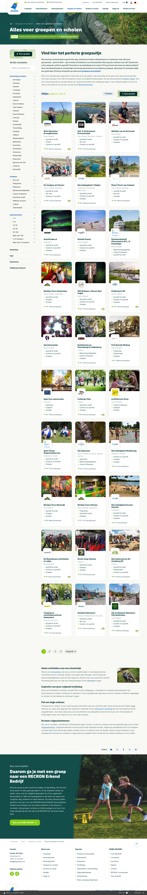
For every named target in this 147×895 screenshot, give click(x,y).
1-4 (24, 218)
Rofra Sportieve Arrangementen (51, 132)
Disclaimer (115, 890)
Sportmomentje (51, 345)
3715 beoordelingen (89, 469)
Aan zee (24, 180)
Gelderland (24, 97)
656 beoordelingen (123, 631)
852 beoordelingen (55, 577)
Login (124, 2)
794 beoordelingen (55, 307)
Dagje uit (115, 9)
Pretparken (24, 183)
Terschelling (24, 128)
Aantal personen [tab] (16, 215)
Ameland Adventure (86, 613)
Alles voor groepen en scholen (49, 24)
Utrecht (24, 100)
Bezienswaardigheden (24, 190)
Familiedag (81, 865)
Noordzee (24, 145)
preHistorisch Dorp (120, 399)
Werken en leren (129, 9)
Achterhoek (24, 124)
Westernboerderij (86, 85)
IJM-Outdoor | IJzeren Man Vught (90, 292)
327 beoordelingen (55, 633)
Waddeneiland (24, 138)
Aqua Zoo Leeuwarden (54, 399)
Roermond (24, 159)
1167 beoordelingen (89, 149)
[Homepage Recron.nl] (12, 890)
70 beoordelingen (54, 468)
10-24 (24, 225)
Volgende (69, 651)
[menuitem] (28, 9)
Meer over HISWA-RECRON (23, 823)
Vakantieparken (57, 9)
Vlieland (24, 135)
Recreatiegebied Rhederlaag (123, 451)
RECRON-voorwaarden (119, 872)
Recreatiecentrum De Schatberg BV (120, 560)
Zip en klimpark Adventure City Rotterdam (123, 614)
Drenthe (24, 86)
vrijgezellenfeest (48, 727)
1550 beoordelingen (123, 201)
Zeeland (24, 111)
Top (136, 844)
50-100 (24, 232)
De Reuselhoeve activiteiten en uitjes (56, 560)
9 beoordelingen (122, 523)
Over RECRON (97, 2)
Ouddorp (24, 166)
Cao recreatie (116, 876)
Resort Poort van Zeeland (122, 185)
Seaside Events (84, 239)
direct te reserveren (69, 36)
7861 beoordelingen (55, 414)
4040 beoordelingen (123, 577)
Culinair (24, 204)
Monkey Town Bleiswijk (54, 505)
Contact (114, 869)
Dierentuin (24, 187)
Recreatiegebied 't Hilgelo (89, 185)
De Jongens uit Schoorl (54, 185)
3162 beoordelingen (89, 363)
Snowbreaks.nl (50, 239)
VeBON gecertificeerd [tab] (18, 268)
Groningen (24, 80)
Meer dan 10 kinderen (24, 242)
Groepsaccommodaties (85, 854)
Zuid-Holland (24, 107)
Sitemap (132, 890)
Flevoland (24, 93)
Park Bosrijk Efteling (120, 345)
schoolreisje (56, 672)
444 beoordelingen (89, 414)
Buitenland (24, 142)
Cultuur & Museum (24, 194)
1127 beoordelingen (89, 520)
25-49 (24, 229)
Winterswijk (24, 155)
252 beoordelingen (89, 574)
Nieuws (113, 865)
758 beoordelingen (123, 307)
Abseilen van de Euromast (123, 131)
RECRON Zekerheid (55, 2)
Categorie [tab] (13, 177)
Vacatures (85, 2)
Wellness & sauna (24, 201)
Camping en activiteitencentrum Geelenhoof (53, 615)
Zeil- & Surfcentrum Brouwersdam (86, 132)
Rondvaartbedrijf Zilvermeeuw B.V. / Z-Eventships (121, 241)
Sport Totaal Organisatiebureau (52, 452)
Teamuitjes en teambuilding (87, 869)
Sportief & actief (24, 197)
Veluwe (24, 121)
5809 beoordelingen (123, 360)
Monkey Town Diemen (87, 505)
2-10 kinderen (24, 239)
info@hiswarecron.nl (17, 861)
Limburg (24, 118)
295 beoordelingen (89, 628)
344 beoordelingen (89, 309)
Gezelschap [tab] (14, 250)
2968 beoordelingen (89, 203)
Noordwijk (24, 169)
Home (23, 841)
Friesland (24, 83)
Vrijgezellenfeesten (84, 872)
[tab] (23, 68)
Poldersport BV (118, 291)
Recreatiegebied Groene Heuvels (122, 506)
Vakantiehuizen (41, 9)
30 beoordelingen (122, 466)
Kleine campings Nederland (87, 880)
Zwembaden (24, 208)
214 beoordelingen (55, 201)
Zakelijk (105, 9)
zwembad (91, 681)
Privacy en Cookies (103, 890)
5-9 (24, 222)
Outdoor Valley (129, 79)
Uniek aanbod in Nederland (35, 2)
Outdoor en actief (92, 9)
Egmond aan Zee (24, 162)
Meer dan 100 (24, 235)
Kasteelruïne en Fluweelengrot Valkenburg (89, 346)
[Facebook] (12, 874)
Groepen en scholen (74, 9)
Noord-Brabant (24, 114)
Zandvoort (24, 152)
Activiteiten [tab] (14, 262)
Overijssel (24, 90)
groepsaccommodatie (91, 71)
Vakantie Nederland (112, 2)
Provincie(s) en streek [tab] (18, 76)
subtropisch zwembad (103, 709)
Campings (28, 9)
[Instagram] (17, 874)
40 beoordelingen (54, 255)
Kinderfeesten (82, 876)
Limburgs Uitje (84, 399)
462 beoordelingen (55, 149)
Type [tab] (11, 256)
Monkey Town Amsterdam (55, 291)
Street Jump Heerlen (87, 559)
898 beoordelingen (55, 520)
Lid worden (115, 857)
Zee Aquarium (84, 451)
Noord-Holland (24, 104)
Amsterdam (24, 149)
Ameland (24, 131)
